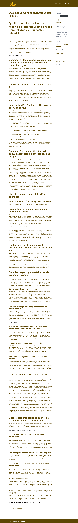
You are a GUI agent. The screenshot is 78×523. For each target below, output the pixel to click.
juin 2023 (58, 56)
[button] (68, 3)
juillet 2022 (58, 58)
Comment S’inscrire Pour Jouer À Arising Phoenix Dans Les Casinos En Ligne (24, 502)
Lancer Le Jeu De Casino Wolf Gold (16, 55)
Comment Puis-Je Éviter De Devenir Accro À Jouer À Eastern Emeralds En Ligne (61, 31)
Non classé (58, 64)
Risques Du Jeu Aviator (13, 322)
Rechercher (58, 13)
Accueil (56, 3)
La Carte (64, 3)
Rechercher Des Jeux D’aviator (62, 34)
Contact (60, 3)
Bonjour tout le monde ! (17, 508)
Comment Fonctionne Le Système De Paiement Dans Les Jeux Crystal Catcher (61, 26)
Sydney (23, 521)
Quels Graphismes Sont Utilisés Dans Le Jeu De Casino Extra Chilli (22, 430)
